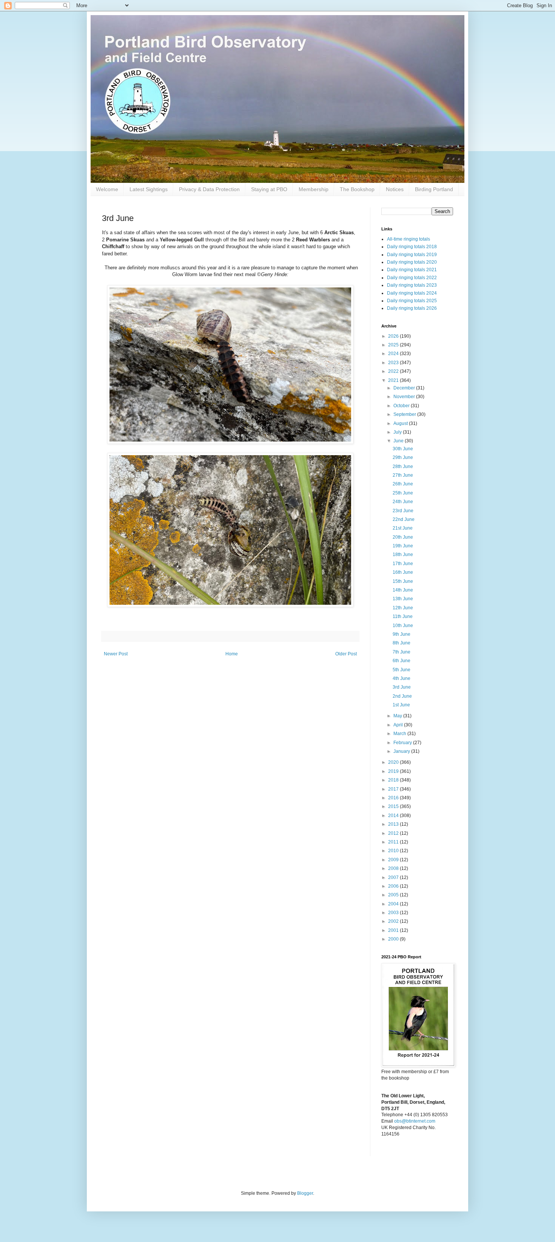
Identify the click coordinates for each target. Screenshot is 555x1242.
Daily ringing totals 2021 (412, 269)
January (402, 751)
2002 (394, 921)
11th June (403, 616)
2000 (394, 939)
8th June (401, 643)
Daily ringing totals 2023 (412, 285)
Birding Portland (434, 189)
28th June (403, 466)
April (398, 725)
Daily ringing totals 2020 (412, 262)
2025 (394, 345)
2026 (394, 336)
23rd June (403, 510)
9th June (401, 634)
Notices (395, 189)
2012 (394, 833)
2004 (394, 904)
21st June (403, 528)
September (405, 414)
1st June (401, 705)
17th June (403, 563)
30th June (403, 448)
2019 (394, 771)
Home (231, 654)
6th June (401, 660)
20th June (403, 537)
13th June (403, 598)
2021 (394, 380)
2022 (394, 371)
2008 (394, 868)
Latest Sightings (149, 189)
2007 (394, 877)
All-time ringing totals (408, 239)
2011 (394, 842)
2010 (394, 850)
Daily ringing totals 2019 (412, 254)
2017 (394, 789)
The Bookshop (357, 189)
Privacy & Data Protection (209, 189)
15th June (403, 581)
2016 (394, 797)
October (402, 405)
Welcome (107, 189)
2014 (394, 815)
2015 (394, 806)
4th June (401, 678)
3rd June (402, 687)
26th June (403, 484)
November (404, 396)
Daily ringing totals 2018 (412, 246)
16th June (403, 572)
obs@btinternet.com (414, 1121)
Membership (313, 189)
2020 (394, 762)
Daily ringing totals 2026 (412, 308)
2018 (394, 780)
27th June (403, 475)
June (399, 440)
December (404, 388)
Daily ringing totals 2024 (412, 293)
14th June (403, 590)
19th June (403, 545)
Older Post (346, 654)
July (398, 432)
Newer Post (116, 654)
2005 (394, 895)
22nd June (404, 519)
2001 (394, 930)
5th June (401, 669)
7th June (401, 652)
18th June (403, 554)
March (400, 733)
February (403, 742)
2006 (394, 886)
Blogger (305, 1193)
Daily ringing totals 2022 (412, 277)
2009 (394, 859)
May (398, 715)
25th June (403, 493)
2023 (394, 362)
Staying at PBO (269, 189)
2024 (394, 353)
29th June (403, 457)
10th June (403, 625)
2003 (394, 912)
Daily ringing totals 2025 (412, 300)
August (401, 423)
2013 (394, 824)
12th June (403, 607)
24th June (403, 501)
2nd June (402, 696)
